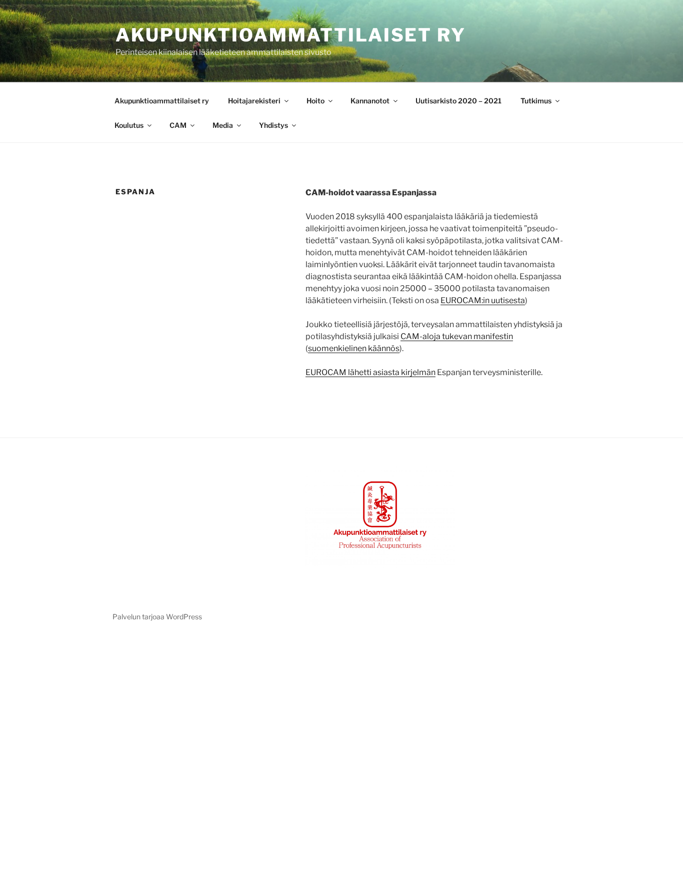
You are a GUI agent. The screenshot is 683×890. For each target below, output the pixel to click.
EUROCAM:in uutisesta (482, 300)
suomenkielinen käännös (354, 348)
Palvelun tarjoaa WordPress (157, 616)
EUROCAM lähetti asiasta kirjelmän (371, 372)
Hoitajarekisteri (254, 100)
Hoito (315, 100)
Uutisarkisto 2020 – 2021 (459, 100)
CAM (178, 125)
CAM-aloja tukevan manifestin (456, 336)
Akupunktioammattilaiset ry (291, 35)
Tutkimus (536, 100)
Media (222, 125)
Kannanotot (370, 100)
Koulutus (129, 125)
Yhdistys (273, 125)
